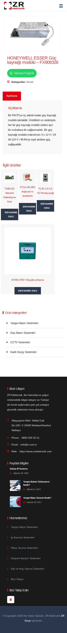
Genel (29, 81)
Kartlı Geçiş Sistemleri (23, 352)
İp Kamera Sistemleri (22, 537)
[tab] (12, 96)
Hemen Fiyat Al (24, 73)
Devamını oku (11, 214)
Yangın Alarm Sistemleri (24, 323)
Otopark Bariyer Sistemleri (26, 558)
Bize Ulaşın (17, 579)
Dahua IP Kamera (19, 469)
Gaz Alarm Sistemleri (22, 332)
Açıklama (11, 95)
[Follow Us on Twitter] (10, 599)
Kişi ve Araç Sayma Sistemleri (27, 568)
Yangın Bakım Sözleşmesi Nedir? (36, 483)
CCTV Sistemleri (20, 342)
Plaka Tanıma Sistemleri (24, 547)
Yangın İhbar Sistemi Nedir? (37, 498)
